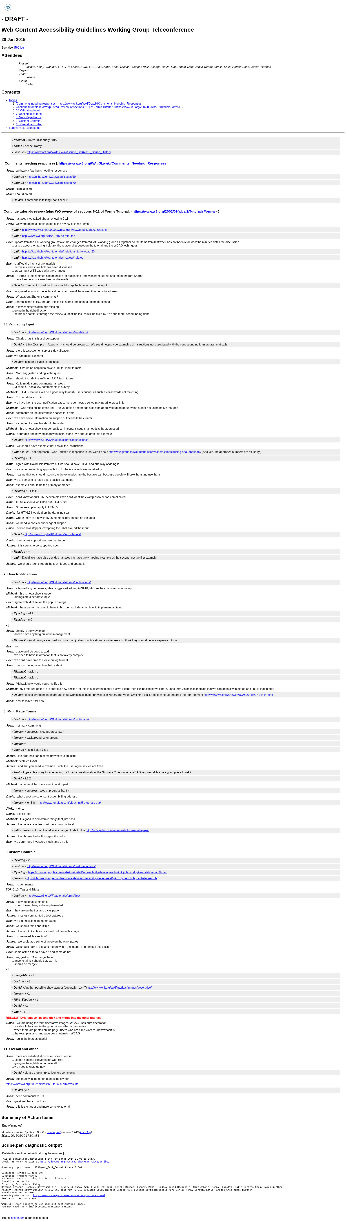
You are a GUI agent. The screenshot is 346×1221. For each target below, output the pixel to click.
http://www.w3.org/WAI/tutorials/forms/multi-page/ (58, 719)
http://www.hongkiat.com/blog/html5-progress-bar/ (69, 802)
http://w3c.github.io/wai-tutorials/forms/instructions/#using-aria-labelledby (155, 451)
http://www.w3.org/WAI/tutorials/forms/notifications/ (59, 582)
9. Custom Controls (28, 120)
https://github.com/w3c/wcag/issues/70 (51, 182)
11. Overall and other (29, 124)
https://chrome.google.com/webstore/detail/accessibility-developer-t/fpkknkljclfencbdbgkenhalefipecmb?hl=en (97, 872)
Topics (13, 100)
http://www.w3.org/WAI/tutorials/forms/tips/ (53, 895)
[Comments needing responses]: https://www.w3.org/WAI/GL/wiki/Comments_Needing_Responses (78, 103)
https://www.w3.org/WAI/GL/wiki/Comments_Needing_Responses (112, 163)
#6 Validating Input (28, 110)
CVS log (85, 1132)
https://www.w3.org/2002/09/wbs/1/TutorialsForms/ (174, 211)
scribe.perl (54, 1132)
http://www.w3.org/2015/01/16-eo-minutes (48, 235)
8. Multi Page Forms (28, 117)
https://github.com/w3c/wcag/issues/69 (51, 176)
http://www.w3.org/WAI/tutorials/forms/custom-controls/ (61, 866)
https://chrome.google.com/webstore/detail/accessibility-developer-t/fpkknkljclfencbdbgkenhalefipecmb (91, 878)
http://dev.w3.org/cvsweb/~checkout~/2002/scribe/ (75, 1161)
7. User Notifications (29, 113)
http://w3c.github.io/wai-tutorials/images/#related (52, 257)
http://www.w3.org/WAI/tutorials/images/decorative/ (119, 987)
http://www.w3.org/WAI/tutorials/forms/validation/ (57, 332)
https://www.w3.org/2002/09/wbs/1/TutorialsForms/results (42, 1084)
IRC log (19, 47)
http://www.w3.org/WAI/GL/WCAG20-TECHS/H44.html (238, 694)
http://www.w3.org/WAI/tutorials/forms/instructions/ (56, 439)
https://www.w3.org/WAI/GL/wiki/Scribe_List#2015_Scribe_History (69, 152)
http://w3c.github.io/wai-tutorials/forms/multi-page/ (117, 830)
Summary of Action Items (24, 127)
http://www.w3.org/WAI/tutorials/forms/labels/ (53, 534)
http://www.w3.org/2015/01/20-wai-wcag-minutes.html (69, 1195)
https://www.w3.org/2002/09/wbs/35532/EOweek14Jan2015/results (64, 229)
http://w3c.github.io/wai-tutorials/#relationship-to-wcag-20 (58, 251)
